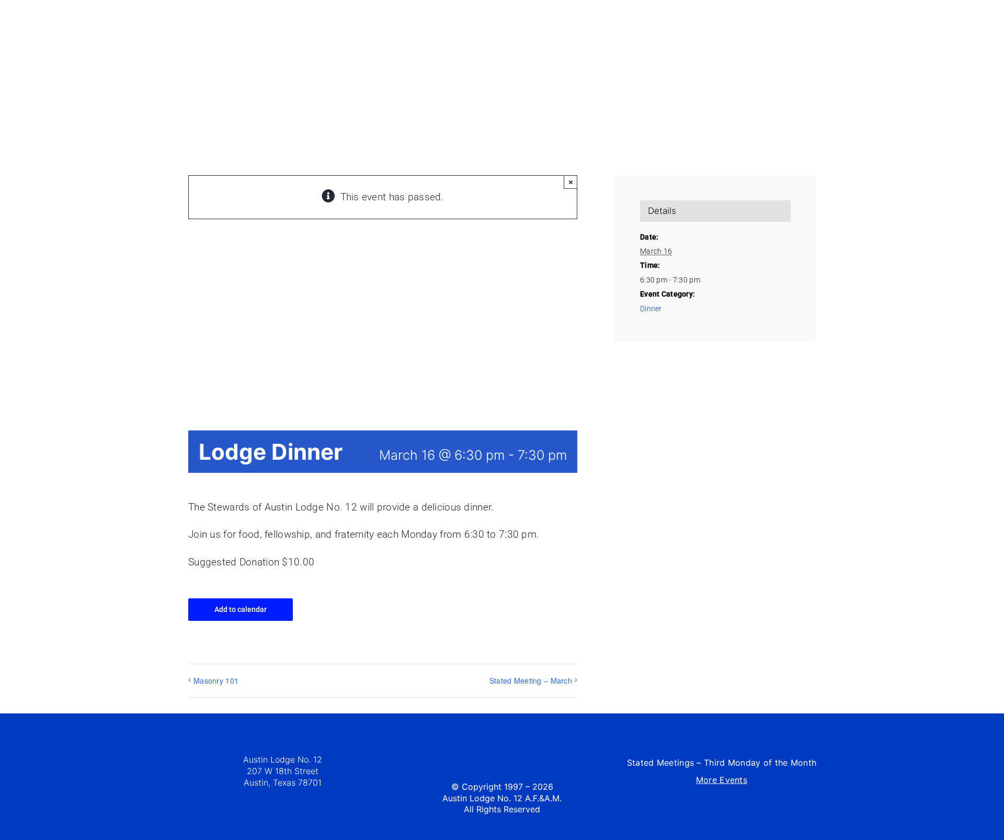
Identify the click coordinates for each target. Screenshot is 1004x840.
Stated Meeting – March (530, 680)
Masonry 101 (215, 680)
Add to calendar (240, 609)
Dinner (651, 308)
